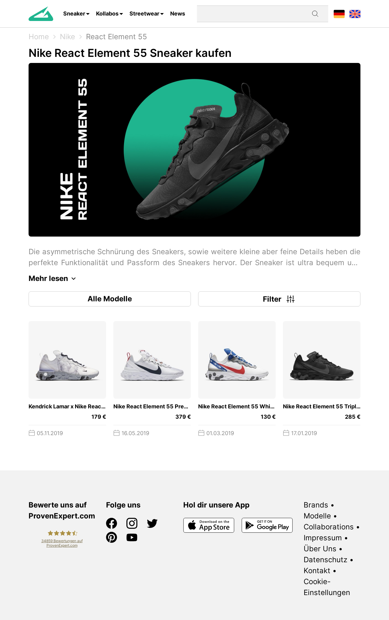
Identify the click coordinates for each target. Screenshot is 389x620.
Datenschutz (325, 559)
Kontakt (317, 570)
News (177, 13)
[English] (354, 13)
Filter (272, 299)
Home (39, 36)
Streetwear (144, 13)
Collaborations (329, 526)
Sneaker (74, 13)
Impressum (323, 537)
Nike (67, 36)
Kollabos (107, 13)
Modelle (317, 515)
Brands (316, 505)
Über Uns (320, 548)
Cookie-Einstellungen (327, 587)
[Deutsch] (339, 13)
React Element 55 (116, 36)
